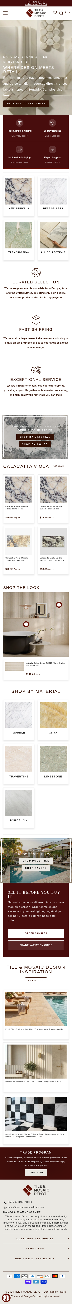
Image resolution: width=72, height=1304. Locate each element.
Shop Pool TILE (36, 861)
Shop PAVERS (36, 868)
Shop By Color (35, 444)
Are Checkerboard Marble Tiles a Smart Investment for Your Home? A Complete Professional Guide (35, 1135)
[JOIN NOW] (36, 1163)
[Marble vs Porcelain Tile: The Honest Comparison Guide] (36, 1062)
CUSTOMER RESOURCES (35, 1238)
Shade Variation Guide (36, 945)
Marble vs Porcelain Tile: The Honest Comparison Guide (33, 1082)
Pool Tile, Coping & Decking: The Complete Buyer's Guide (34, 1029)
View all (59, 466)
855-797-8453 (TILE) (20, 1202)
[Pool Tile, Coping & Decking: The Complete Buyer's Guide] (36, 1009)
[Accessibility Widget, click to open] (6, 1298)
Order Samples (36, 933)
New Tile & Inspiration (35, 1258)
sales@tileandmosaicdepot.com (26, 1207)
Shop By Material (35, 437)
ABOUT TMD (35, 1249)
